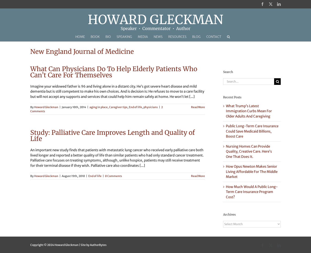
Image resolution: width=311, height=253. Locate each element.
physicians (150, 107)
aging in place (98, 107)
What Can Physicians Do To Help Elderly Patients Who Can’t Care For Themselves (113, 72)
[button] (228, 36)
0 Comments (113, 176)
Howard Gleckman (46, 107)
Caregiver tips (118, 107)
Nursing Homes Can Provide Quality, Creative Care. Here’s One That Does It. (249, 151)
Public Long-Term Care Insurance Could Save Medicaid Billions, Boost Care (252, 131)
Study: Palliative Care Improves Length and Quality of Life (112, 135)
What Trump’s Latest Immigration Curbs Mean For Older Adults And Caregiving (249, 111)
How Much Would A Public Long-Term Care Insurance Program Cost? (252, 192)
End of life (135, 107)
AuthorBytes (98, 245)
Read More (198, 107)
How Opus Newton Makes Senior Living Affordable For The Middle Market (252, 171)
